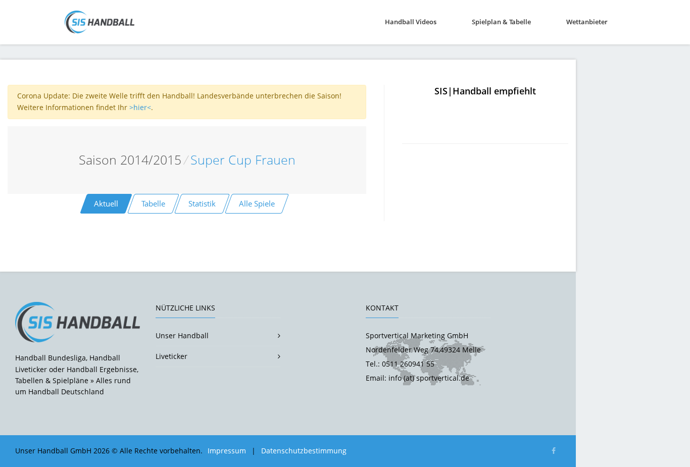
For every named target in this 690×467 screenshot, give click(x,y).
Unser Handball (182, 335)
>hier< (140, 107)
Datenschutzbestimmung (304, 450)
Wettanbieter (587, 21)
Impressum (227, 450)
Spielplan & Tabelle (501, 21)
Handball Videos (410, 21)
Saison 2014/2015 (130, 159)
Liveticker (171, 356)
